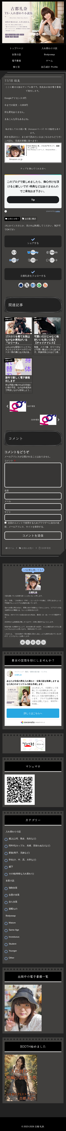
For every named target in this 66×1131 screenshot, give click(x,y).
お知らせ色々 (13, 219)
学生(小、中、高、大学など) (22, 859)
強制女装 (13, 887)
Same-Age (14, 930)
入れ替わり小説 (13, 831)
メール (7, 501)
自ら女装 (13, 901)
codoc (57, 211)
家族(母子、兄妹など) (19, 852)
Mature (12, 922)
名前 (6, 490)
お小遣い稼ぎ (30, 219)
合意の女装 (14, 894)
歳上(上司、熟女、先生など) (22, 838)
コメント (10, 460)
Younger (13, 950)
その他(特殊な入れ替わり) (21, 873)
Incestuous (14, 937)
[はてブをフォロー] (33, 285)
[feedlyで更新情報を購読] (39, 285)
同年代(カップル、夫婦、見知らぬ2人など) (29, 845)
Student (12, 943)
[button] (33, 260)
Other (11, 957)
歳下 (11, 866)
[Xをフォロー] (27, 285)
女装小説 (10, 880)
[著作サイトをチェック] (20, 285)
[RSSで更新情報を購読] (45, 285)
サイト (7, 512)
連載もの (13, 908)
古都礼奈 (33, 592)
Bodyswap (11, 915)
